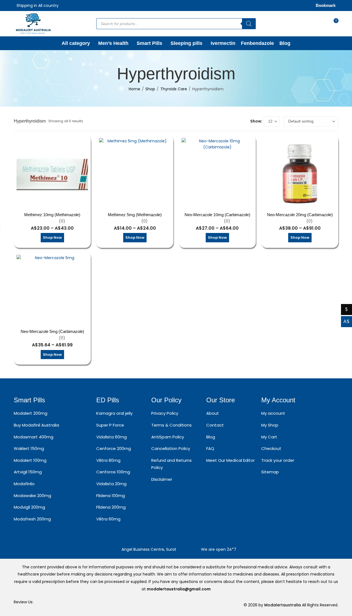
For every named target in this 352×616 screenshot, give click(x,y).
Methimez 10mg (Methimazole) (52, 214)
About (212, 413)
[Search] (249, 23)
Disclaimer (161, 479)
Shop (150, 89)
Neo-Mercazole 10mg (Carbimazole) (217, 214)
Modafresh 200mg (32, 519)
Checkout (271, 448)
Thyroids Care (173, 89)
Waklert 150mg (29, 448)
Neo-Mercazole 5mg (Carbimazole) (52, 331)
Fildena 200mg (111, 507)
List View (244, 121)
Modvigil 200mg (29, 507)
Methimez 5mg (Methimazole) (135, 214)
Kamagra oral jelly (114, 413)
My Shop (269, 425)
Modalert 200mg (30, 413)
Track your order (277, 460)
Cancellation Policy (170, 448)
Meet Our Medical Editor (230, 460)
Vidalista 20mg (111, 484)
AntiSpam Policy (167, 437)
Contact (215, 425)
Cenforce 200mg (113, 448)
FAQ (210, 448)
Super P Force (110, 425)
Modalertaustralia (283, 605)
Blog (210, 437)
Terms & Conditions (171, 425)
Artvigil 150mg (28, 472)
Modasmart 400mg (33, 437)
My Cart (269, 437)
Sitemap (270, 472)
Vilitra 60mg (108, 519)
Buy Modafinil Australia (36, 425)
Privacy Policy (164, 413)
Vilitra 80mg (108, 460)
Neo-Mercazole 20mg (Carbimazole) (300, 214)
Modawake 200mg (32, 495)
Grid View (235, 121)
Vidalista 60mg (111, 437)
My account (273, 413)
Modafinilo (24, 484)
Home (134, 89)
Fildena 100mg (110, 495)
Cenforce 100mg (113, 472)
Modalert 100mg (30, 460)
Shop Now (52, 237)
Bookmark (326, 5)
